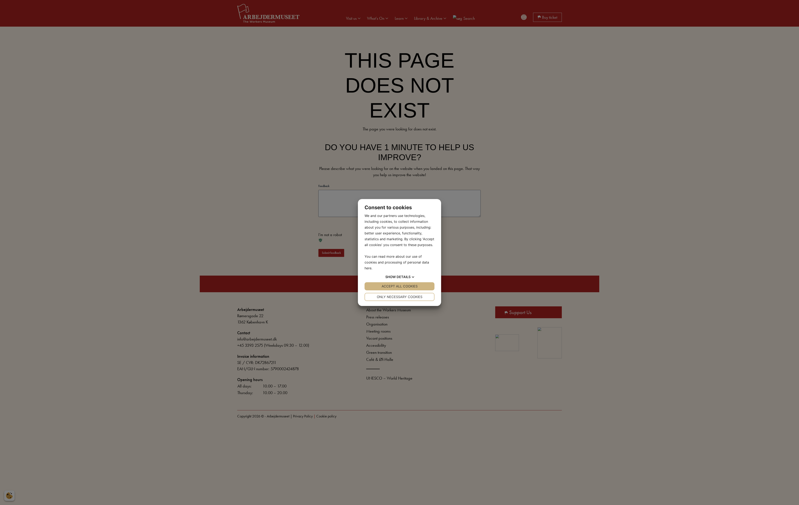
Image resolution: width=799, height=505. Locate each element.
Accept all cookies (400, 286)
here (368, 268)
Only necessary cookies (399, 297)
